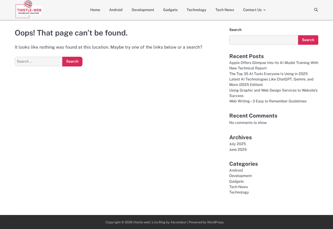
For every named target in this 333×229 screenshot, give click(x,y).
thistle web (141, 222)
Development (143, 10)
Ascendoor (179, 222)
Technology (196, 10)
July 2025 (237, 144)
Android (116, 10)
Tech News (224, 10)
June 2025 (238, 149)
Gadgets (170, 10)
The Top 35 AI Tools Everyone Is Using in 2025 (268, 74)
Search (235, 30)
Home (95, 10)
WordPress (215, 222)
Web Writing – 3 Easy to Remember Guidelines (267, 101)
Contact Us (252, 10)
